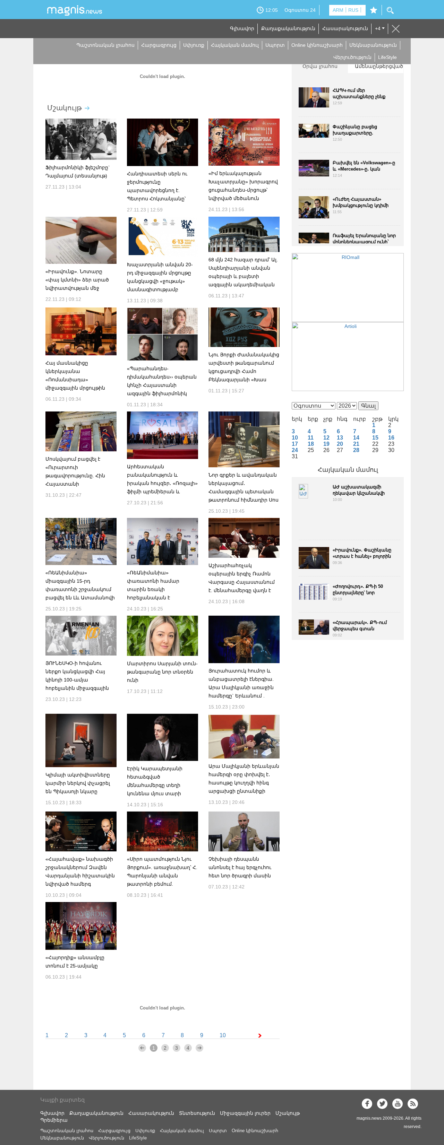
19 (326, 444)
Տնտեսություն (197, 1113)
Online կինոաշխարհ (317, 45)
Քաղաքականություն (288, 28)
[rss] (413, 1104)
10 (223, 1035)
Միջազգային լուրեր (245, 1113)
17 (295, 444)
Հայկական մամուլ (235, 45)
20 (340, 444)
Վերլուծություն (352, 57)
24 (295, 450)
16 (391, 438)
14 (356, 438)
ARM (338, 10)
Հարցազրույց (159, 45)
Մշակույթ (64, 108)
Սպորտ (275, 45)
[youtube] (397, 1104)
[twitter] (382, 1104)
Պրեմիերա (54, 1120)
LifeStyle (387, 57)
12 (326, 438)
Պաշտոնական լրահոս (105, 45)
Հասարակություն (345, 28)
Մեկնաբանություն (373, 45)
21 (356, 444)
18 (311, 444)
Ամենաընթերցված (379, 66)
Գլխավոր (242, 28)
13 (340, 438)
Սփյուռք (193, 45)
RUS (353, 10)
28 (356, 450)
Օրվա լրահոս (320, 66)
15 (375, 438)
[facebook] (367, 1104)
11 (311, 438)
